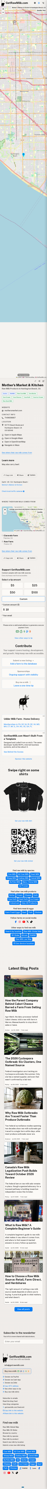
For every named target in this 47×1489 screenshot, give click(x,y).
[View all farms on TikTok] (31, 922)
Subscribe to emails (10, 1398)
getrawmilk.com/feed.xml (14, 1407)
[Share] (39, 381)
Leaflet (19, 377)
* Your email (7, 615)
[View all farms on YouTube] (24, 922)
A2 (18, 1460)
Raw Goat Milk (7, 401)
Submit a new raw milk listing (14, 1445)
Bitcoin (24, 935)
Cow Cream (6, 397)
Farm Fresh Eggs (12, 912)
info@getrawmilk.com (14, 1365)
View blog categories (11, 1404)
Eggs (32, 1464)
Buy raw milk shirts (11, 1392)
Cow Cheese (17, 397)
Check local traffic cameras (12, 491)
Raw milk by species (10, 1436)
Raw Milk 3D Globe (10, 1430)
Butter (12, 895)
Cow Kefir (27, 397)
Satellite (40, 512)
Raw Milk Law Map (23, 939)
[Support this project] (39, 3)
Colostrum (14, 903)
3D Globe (15, 935)
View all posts (23, 1309)
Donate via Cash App (12, 1380)
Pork (31, 912)
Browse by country (10, 1433)
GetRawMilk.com (39, 530)
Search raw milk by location (13, 1442)
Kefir (36, 895)
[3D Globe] (35, 3)
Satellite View (41, 10)
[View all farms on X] (27, 921)
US (8, 482)
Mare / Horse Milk (29, 882)
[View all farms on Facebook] (15, 922)
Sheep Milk (11, 878)
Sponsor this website (23, 759)
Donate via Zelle (10, 1383)
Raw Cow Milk (21, 393)
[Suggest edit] (43, 381)
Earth (4, 482)
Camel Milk (35, 878)
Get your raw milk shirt (23, 821)
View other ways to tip (24, 638)
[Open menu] (43, 3)
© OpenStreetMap (28, 377)
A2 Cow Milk (23, 874)
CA (11, 482)
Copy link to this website (13, 1410)
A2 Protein (23, 886)
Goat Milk (35, 874)
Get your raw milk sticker (23, 861)
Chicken (38, 912)
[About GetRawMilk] (4, 1472)
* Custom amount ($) (11, 605)
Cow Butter (32, 393)
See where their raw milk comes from (17, 453)
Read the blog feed (10, 1401)
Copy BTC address (11, 1386)
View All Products (29, 903)
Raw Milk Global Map (33, 931)
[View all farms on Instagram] (20, 922)
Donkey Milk (23, 878)
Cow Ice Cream (38, 397)
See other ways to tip (12, 1389)
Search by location (13, 931)
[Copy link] (35, 381)
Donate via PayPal (11, 1377)
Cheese (28, 895)
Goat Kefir (23, 899)
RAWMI (12, 393)
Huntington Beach (20, 482)
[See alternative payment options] (27, 631)
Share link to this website (13, 1413)
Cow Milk (12, 874)
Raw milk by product (10, 1439)
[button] (3, 9)
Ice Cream (34, 899)
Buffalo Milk (15, 882)
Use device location (24, 943)
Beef (24, 912)
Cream (20, 895)
